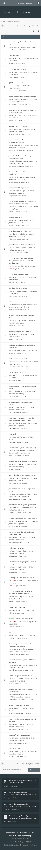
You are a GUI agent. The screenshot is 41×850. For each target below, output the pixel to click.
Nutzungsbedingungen (25, 836)
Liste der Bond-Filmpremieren (19, 188)
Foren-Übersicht (25, 832)
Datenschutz (12, 836)
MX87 (13, 521)
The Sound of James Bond (17, 69)
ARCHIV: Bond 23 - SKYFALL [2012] (19, 651)
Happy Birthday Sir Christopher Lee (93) (22, 475)
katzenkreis (15, 551)
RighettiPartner (16, 738)
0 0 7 (12, 391)
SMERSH (14, 334)
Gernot (13, 86)
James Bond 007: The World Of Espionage (23, 461)
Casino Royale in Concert (17, 372)
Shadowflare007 (16, 305)
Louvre (34, 47)
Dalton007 (14, 234)
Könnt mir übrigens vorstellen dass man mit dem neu (23, 818)
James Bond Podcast (16, 217)
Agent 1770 (15, 291)
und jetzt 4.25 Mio (15, 783)
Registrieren (30, 3)
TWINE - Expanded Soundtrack (19, 359)
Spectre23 (14, 494)
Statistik (11, 302)
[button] (18, 26)
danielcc (14, 72)
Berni (13, 362)
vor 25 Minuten (14, 786)
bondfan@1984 (16, 695)
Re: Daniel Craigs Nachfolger (19, 792)
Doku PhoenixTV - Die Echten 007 (20, 231)
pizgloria (14, 635)
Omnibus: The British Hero (18, 288)
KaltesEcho (15, 47)
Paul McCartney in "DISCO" (18, 548)
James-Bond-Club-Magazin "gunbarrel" (22, 505)
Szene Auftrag (14, 55)
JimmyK (13, 58)
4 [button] (13, 26)
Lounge (32, 266)
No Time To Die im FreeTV (18, 126)
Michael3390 (15, 99)
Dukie (13, 610)
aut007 (13, 464)
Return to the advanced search (10, 22)
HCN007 (14, 375)
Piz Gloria (14, 752)
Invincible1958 (16, 665)
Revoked (14, 437)
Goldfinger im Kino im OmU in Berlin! (21, 578)
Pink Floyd (12, 434)
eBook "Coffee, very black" (18, 607)
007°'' (13, 679)
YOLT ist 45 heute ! (15, 749)
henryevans (15, 191)
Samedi (14, 177)
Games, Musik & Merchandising (19, 453)
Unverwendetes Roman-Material (20, 331)
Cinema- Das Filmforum (16, 102)
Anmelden (20, 3)
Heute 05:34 (12, 798)
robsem (14, 597)
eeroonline (15, 248)
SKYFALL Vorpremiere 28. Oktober (20, 676)
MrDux (13, 115)
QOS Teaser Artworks (16, 83)
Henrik (13, 277)
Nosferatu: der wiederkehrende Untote (22, 96)
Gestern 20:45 (12, 821)
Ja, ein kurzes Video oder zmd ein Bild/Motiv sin (23, 794)
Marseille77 (15, 708)
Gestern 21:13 (16, 810)
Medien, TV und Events (16, 131)
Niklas (13, 451)
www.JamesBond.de (12, 832)
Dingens (14, 537)
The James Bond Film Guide (18, 274)
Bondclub (14, 407)
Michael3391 (8, 810)
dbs (10, 632)
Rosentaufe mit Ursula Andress (19, 735)
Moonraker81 (15, 145)
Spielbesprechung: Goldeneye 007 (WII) (22, 448)
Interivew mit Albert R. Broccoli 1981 (21, 619)
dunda (13, 649)
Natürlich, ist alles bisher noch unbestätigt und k (23, 806)
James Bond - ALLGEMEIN (17, 147)
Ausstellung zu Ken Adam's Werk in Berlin (23, 518)
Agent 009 (14, 423)
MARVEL (14, 220)
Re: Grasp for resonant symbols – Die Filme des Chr (23, 780)
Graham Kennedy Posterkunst (19, 705)
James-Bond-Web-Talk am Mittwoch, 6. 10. (23, 245)
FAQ (33, 832)
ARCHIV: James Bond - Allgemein (19, 307)
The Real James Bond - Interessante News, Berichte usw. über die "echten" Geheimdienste (22, 260)
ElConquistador (16, 129)
